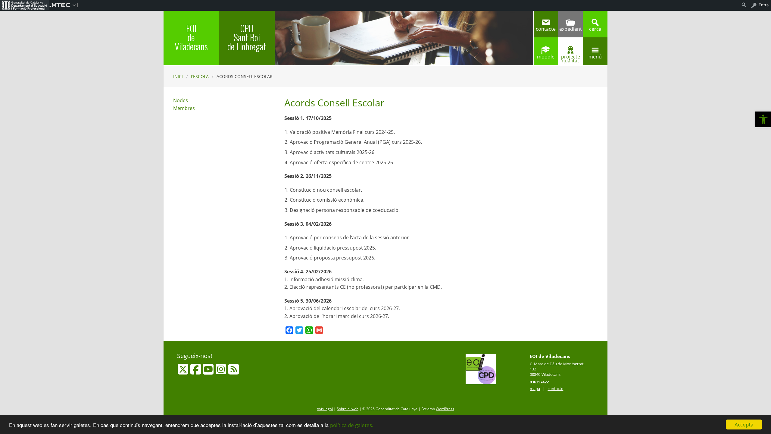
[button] (763, 119)
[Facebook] (196, 372)
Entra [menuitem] (764, 4)
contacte (555, 388)
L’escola (200, 76)
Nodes (180, 100)
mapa (535, 388)
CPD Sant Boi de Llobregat (246, 37)
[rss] (233, 372)
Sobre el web (347, 408)
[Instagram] (221, 372)
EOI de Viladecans (191, 37)
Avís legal (325, 408)
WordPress (445, 408)
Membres (184, 108)
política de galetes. (351, 425)
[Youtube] (209, 372)
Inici (178, 76)
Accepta (744, 424)
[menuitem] (24, 5)
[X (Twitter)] (183, 372)
